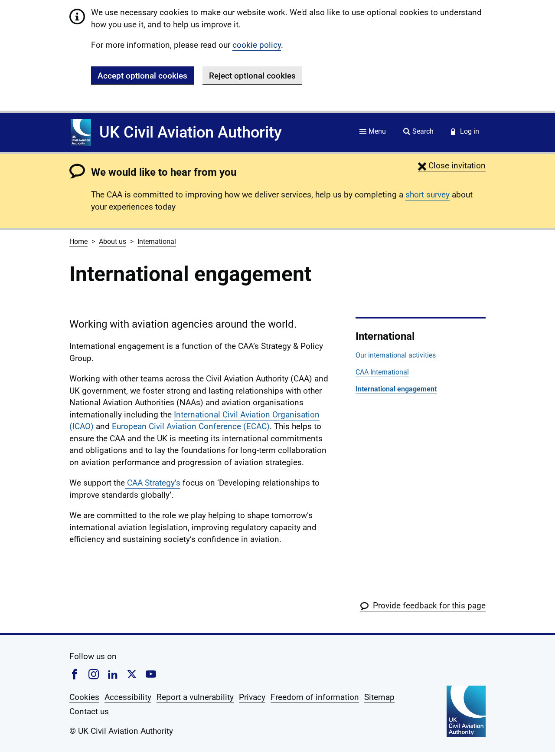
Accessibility (127, 697)
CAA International (382, 372)
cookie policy (256, 45)
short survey (427, 195)
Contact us (89, 711)
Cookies (84, 697)
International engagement (396, 389)
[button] (452, 166)
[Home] (80, 132)
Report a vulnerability (195, 697)
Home (78, 241)
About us (112, 241)
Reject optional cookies (252, 76)
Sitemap (379, 697)
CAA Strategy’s (152, 483)
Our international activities (396, 355)
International (156, 241)
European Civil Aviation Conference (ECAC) (191, 426)
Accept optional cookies (142, 76)
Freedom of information (315, 697)
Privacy (252, 697)
